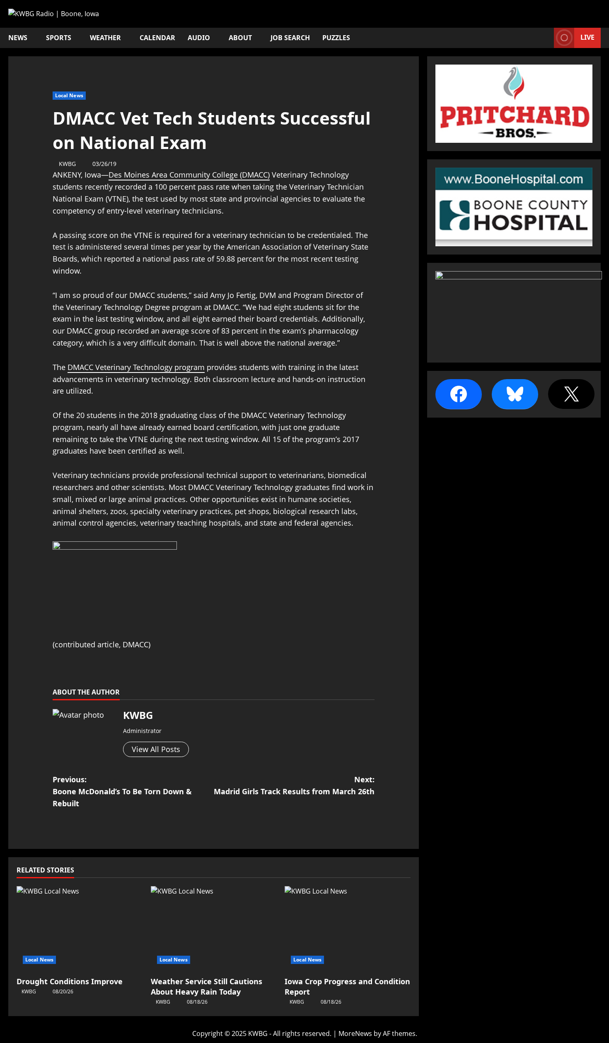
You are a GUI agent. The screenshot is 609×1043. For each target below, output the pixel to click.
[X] (571, 394)
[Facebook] (458, 394)
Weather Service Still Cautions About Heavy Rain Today (206, 986)
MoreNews (355, 1033)
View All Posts (156, 749)
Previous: (122, 791)
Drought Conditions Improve (70, 981)
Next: (294, 785)
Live (587, 37)
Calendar (157, 37)
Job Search (290, 37)
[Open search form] (545, 38)
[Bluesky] (515, 394)
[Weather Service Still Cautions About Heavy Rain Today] (214, 928)
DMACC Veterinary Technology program (136, 367)
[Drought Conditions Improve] (80, 928)
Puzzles (336, 37)
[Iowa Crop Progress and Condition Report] (348, 928)
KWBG (67, 164)
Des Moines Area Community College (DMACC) (189, 175)
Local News (69, 95)
